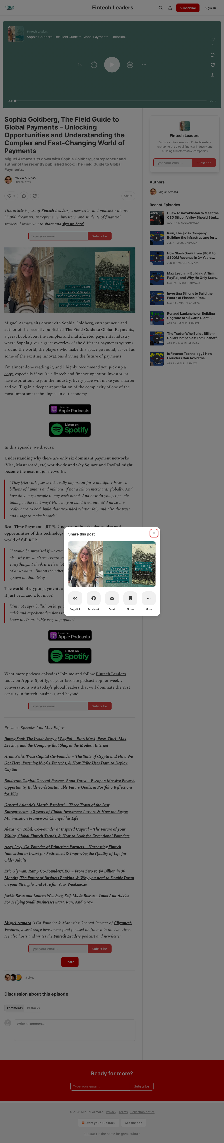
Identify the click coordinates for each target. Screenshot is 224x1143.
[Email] (112, 598)
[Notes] (130, 598)
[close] (154, 533)
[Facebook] (94, 598)
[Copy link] (75, 598)
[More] (149, 598)
